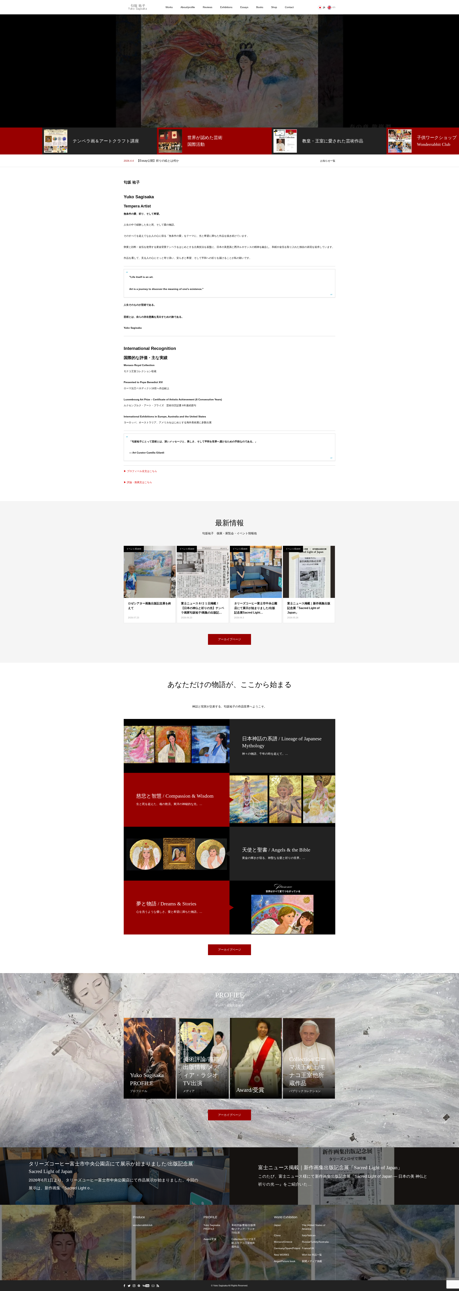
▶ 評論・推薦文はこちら (138, 482)
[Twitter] (129, 1285)
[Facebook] (124, 1285)
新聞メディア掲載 (312, 1261)
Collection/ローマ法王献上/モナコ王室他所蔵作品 (243, 1243)
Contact (289, 7)
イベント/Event (133, 549)
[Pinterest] (139, 1285)
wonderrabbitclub (142, 1225)
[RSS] (158, 1285)
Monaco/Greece (283, 1241)
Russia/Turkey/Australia (314, 1241)
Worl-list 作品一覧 (312, 1254)
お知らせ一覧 (327, 160)
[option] (229, 71)
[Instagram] (134, 1285)
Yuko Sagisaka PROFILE (212, 1227)
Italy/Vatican (309, 1235)
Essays (244, 7)
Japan (277, 1225)
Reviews (207, 7)
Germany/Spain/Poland (286, 1248)
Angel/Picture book (284, 1261)
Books (259, 7)
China (277, 1235)
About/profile (188, 7)
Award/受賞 (210, 1239)
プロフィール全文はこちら (141, 471)
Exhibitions (226, 7)
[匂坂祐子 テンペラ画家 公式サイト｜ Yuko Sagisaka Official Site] (139, 7)
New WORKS (281, 1254)
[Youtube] (146, 1285)
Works (169, 7)
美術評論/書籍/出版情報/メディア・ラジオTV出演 (243, 1229)
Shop (274, 7)
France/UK (308, 1248)
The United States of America (313, 1227)
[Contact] (153, 1285)
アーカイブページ (229, 639)
